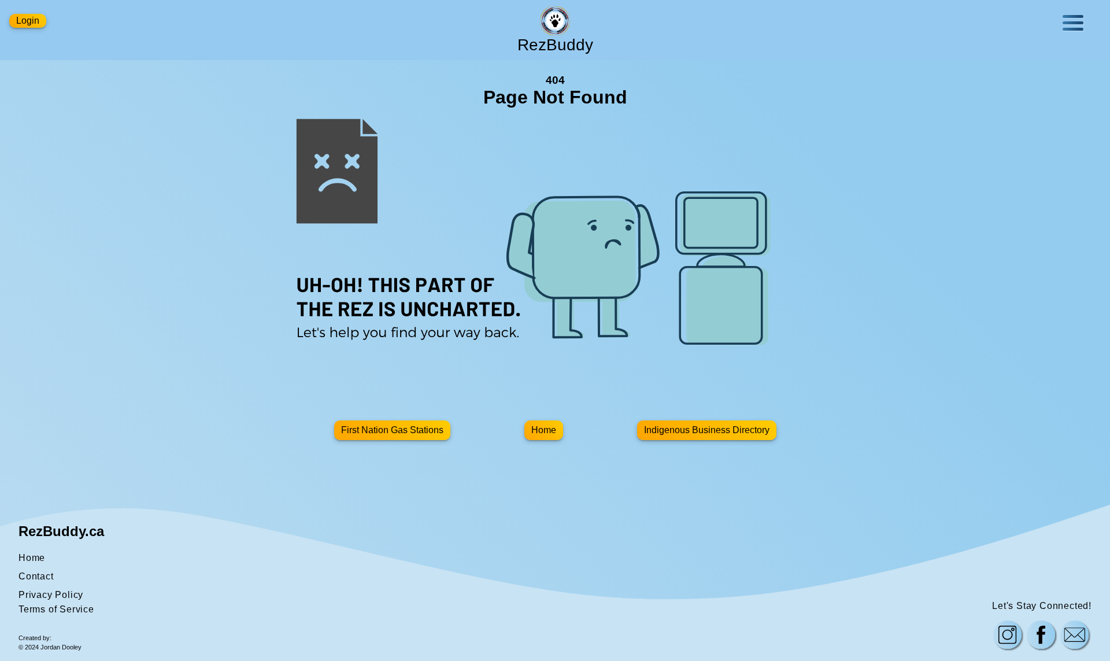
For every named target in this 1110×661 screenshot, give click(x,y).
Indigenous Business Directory (706, 430)
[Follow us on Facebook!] (1041, 636)
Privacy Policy (50, 595)
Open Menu (1073, 23)
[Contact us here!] (1075, 636)
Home (543, 430)
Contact (36, 576)
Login (27, 20)
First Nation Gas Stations (392, 430)
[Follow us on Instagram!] (1007, 636)
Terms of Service (56, 609)
